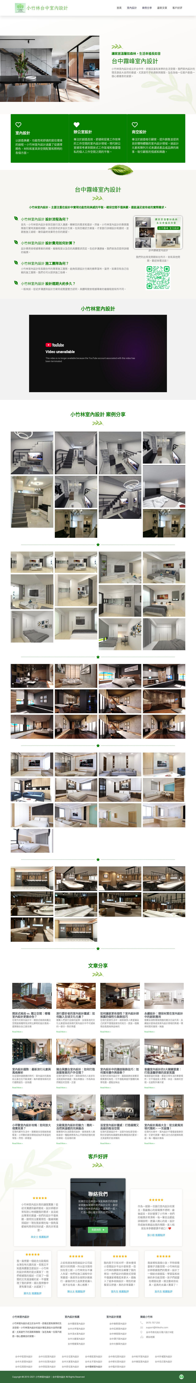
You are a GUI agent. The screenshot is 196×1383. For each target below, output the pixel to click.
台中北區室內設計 (47, 1356)
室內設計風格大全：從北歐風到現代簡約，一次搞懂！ (163, 1127)
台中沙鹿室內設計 (76, 1339)
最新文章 (162, 7)
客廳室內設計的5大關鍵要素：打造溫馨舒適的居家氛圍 (163, 1071)
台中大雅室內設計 (118, 1344)
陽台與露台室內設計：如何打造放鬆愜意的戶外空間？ (75, 1071)
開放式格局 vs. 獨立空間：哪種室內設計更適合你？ (31, 1015)
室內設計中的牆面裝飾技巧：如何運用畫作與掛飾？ (119, 1071)
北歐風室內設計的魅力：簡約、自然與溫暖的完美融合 (75, 1127)
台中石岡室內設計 (23, 1366)
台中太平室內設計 (93, 1361)
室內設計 (132, 7)
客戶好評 (177, 7)
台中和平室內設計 (140, 1356)
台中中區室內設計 (23, 1356)
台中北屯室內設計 (70, 1356)
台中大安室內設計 (23, 1361)
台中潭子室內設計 (118, 1339)
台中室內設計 (59, 1377)
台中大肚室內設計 (47, 1361)
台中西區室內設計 (47, 1366)
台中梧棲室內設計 (76, 1344)
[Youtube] (181, 1377)
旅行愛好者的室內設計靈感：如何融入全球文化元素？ (75, 1015)
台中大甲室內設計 (76, 1328)
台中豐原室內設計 (76, 1323)
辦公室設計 (83, 132)
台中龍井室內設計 (117, 1366)
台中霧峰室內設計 (93, 1366)
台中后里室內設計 (118, 1328)
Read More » (17, 1032)
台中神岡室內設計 (118, 1334)
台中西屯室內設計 (70, 1366)
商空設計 (139, 132)
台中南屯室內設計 (117, 1356)
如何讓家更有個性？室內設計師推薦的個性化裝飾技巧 (119, 1015)
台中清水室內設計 (76, 1334)
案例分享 (147, 7)
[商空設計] (135, 125)
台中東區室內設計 (140, 1361)
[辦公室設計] (76, 125)
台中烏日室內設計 (163, 1361)
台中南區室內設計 (93, 1356)
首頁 (119, 7)
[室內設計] (18, 125)
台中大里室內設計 (70, 1361)
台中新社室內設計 (117, 1361)
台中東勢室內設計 (118, 1323)
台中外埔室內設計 (163, 1356)
